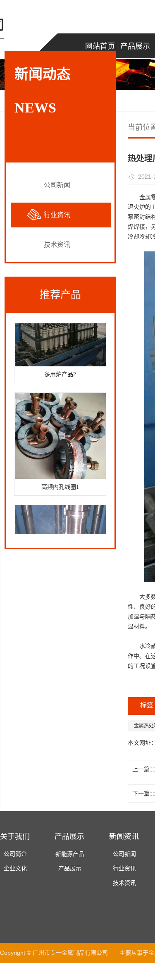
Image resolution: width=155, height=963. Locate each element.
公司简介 (15, 854)
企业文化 (15, 868)
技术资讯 (57, 244)
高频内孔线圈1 (60, 485)
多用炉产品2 (60, 372)
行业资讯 (57, 214)
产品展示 (135, 46)
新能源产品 (69, 854)
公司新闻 (57, 185)
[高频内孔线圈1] (60, 434)
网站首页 (100, 46)
